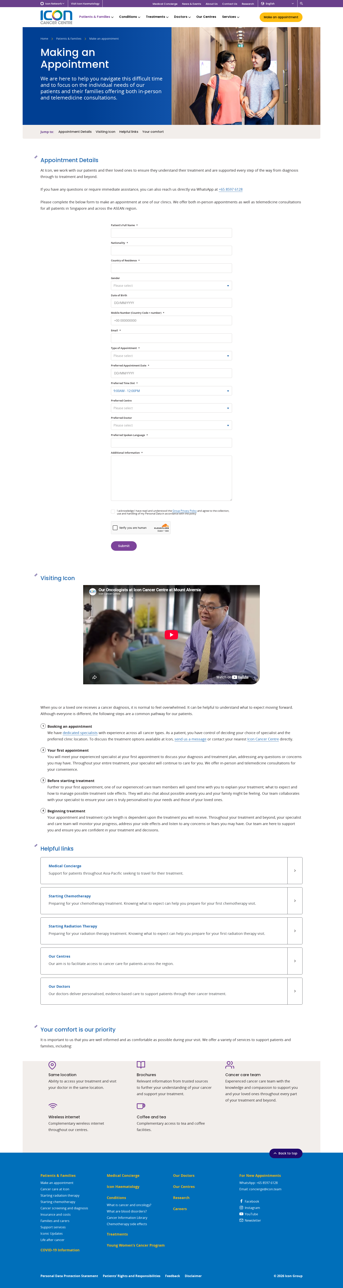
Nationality (119, 243)
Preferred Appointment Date (130, 365)
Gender (115, 278)
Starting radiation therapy (59, 1195)
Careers (180, 1209)
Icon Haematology (123, 1187)
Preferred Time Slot (124, 383)
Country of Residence (125, 260)
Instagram (252, 1208)
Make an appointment (56, 1183)
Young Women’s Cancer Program (136, 1245)
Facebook (251, 1201)
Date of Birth (119, 295)
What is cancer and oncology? (129, 1205)
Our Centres (206, 16)
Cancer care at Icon (54, 1189)
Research (248, 4)
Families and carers (54, 1221)
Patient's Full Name (124, 225)
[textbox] (171, 285)
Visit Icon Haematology (85, 3)
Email (116, 330)
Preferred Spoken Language (129, 435)
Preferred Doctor (121, 418)
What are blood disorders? (127, 1211)
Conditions (128, 16)
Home (44, 38)
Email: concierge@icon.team (260, 1189)
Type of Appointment (125, 348)
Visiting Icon (105, 132)
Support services (53, 1227)
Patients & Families (94, 16)
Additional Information (127, 452)
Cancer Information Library (127, 1217)
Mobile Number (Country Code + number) (137, 313)
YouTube (251, 1214)
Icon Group (294, 1276)
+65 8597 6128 (231, 189)
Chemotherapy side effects (127, 1224)
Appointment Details (75, 132)
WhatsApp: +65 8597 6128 (258, 1183)
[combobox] (171, 285)
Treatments (155, 16)
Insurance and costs (55, 1214)
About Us (212, 4)
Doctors (180, 16)
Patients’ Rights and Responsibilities (131, 1276)
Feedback (172, 1276)
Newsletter (252, 1220)
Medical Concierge (165, 4)
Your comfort (153, 132)
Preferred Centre (121, 400)
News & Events (191, 4)
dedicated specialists (80, 732)
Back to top (287, 1153)
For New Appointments (260, 1175)
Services (229, 16)
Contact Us (229, 4)
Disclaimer (193, 1276)
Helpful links (128, 132)
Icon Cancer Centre (263, 739)
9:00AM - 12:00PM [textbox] (127, 391)
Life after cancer (52, 1240)
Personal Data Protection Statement (69, 1276)
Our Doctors (184, 1175)
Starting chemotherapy (57, 1202)
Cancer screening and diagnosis (64, 1208)
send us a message (190, 739)
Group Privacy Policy (184, 511)
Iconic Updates (51, 1233)
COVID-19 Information (60, 1250)
